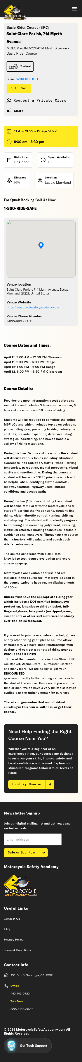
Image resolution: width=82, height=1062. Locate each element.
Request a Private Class (40, 100)
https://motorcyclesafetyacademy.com (33, 307)
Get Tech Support (33, 1046)
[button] (74, 9)
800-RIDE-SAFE (21, 1009)
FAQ (7, 929)
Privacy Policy (13, 940)
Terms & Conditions (17, 950)
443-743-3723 (20, 994)
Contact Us (12, 919)
